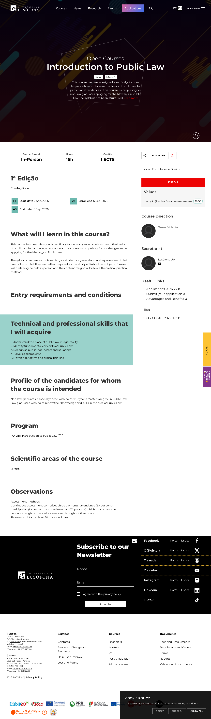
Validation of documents (176, 664)
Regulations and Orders (175, 647)
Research (94, 8)
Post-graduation (119, 658)
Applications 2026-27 (161, 289)
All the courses (118, 664)
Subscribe (105, 604)
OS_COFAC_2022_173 (161, 318)
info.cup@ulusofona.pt (22, 668)
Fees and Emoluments (175, 641)
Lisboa (110, 76)
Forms (164, 653)
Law (98, 76)
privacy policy (112, 594)
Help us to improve (70, 657)
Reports (165, 658)
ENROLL (173, 182)
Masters (114, 647)
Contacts (64, 641)
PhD (112, 653)
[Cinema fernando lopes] (207, 376)
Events (112, 8)
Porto (174, 540)
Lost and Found (68, 662)
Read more (130, 98)
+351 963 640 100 (24, 649)
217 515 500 (15, 641)
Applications (132, 8)
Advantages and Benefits (165, 299)
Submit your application (164, 294)
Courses (61, 8)
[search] (151, 8)
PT (175, 8)
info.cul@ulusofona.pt (22, 647)
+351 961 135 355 (23, 671)
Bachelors (115, 641)
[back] (196, 135)
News (77, 8)
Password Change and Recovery (72, 649)
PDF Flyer (158, 155)
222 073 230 (15, 663)
